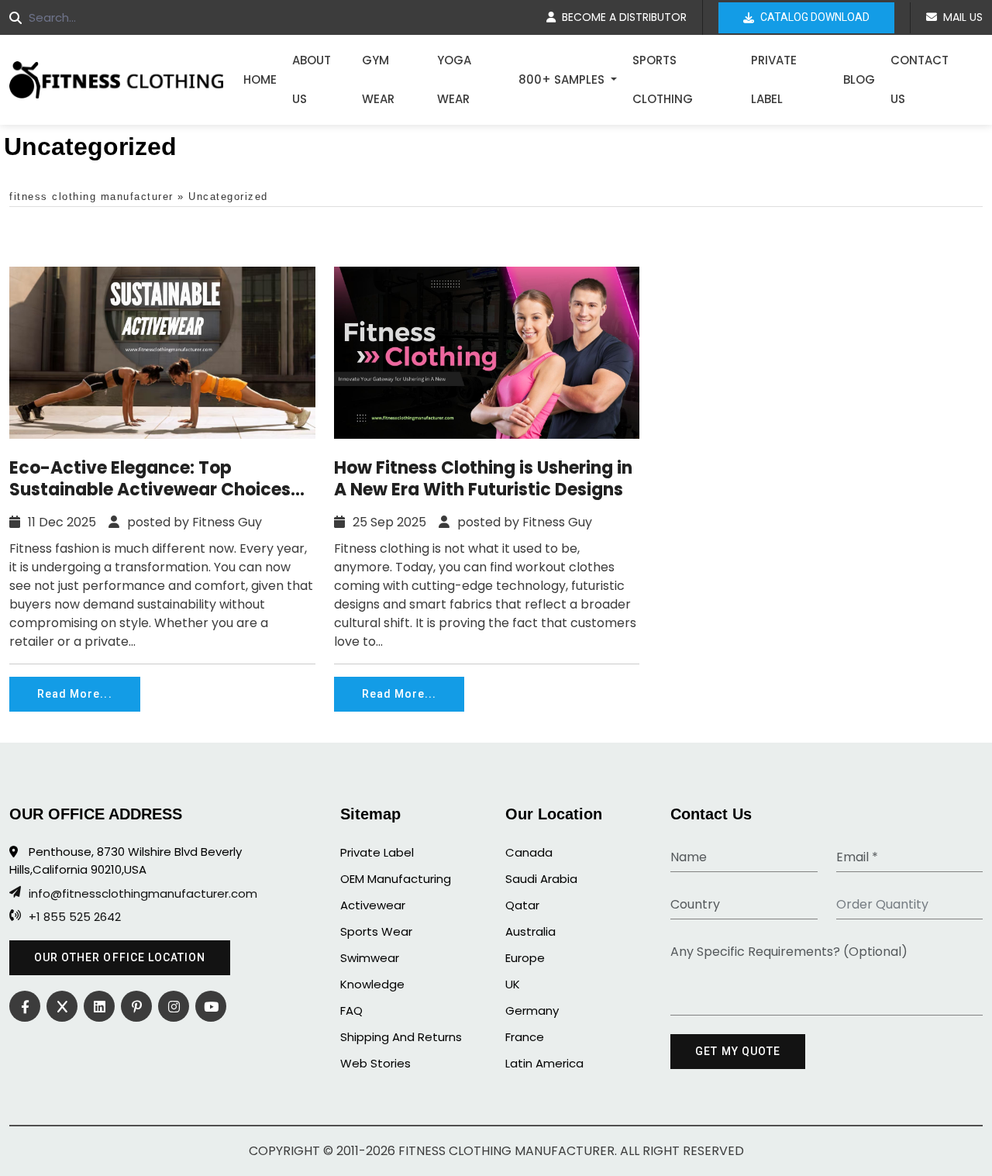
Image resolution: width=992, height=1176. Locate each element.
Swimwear (369, 958)
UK (512, 984)
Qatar (522, 905)
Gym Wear (378, 79)
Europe (525, 958)
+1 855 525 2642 (75, 917)
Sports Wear (376, 931)
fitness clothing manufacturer (91, 196)
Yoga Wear (454, 79)
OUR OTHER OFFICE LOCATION (119, 957)
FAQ (351, 1010)
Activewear (372, 905)
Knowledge (372, 984)
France (524, 1037)
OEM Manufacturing (395, 879)
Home (260, 79)
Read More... (74, 694)
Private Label (774, 79)
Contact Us (919, 79)
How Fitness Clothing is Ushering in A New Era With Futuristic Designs (483, 479)
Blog (859, 79)
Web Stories (375, 1063)
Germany (532, 1010)
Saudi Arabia (541, 879)
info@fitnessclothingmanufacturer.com (143, 894)
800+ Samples (563, 79)
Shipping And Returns (401, 1037)
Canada (529, 852)
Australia (530, 931)
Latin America (544, 1063)
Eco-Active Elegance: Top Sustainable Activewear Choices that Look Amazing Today (150, 479)
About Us (311, 79)
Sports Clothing (662, 79)
